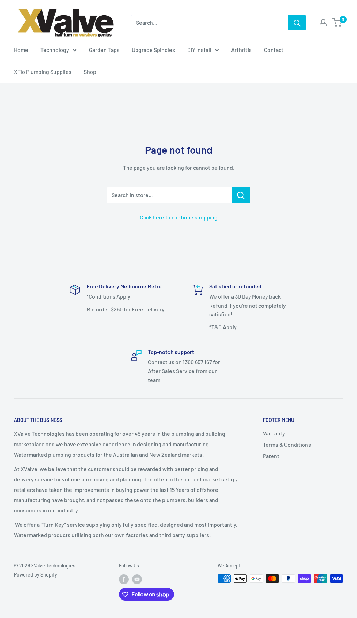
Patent (271, 456)
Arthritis (241, 49)
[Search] (297, 22)
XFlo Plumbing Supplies (42, 71)
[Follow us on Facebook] (124, 579)
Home (21, 49)
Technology (54, 49)
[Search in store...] (241, 195)
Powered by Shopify (35, 575)
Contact (273, 49)
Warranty (274, 433)
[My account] (323, 22)
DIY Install (199, 49)
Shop (90, 71)
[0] (337, 22)
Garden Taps (104, 49)
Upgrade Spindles (153, 49)
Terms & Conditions (287, 444)
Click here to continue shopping (179, 217)
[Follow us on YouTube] (137, 579)
